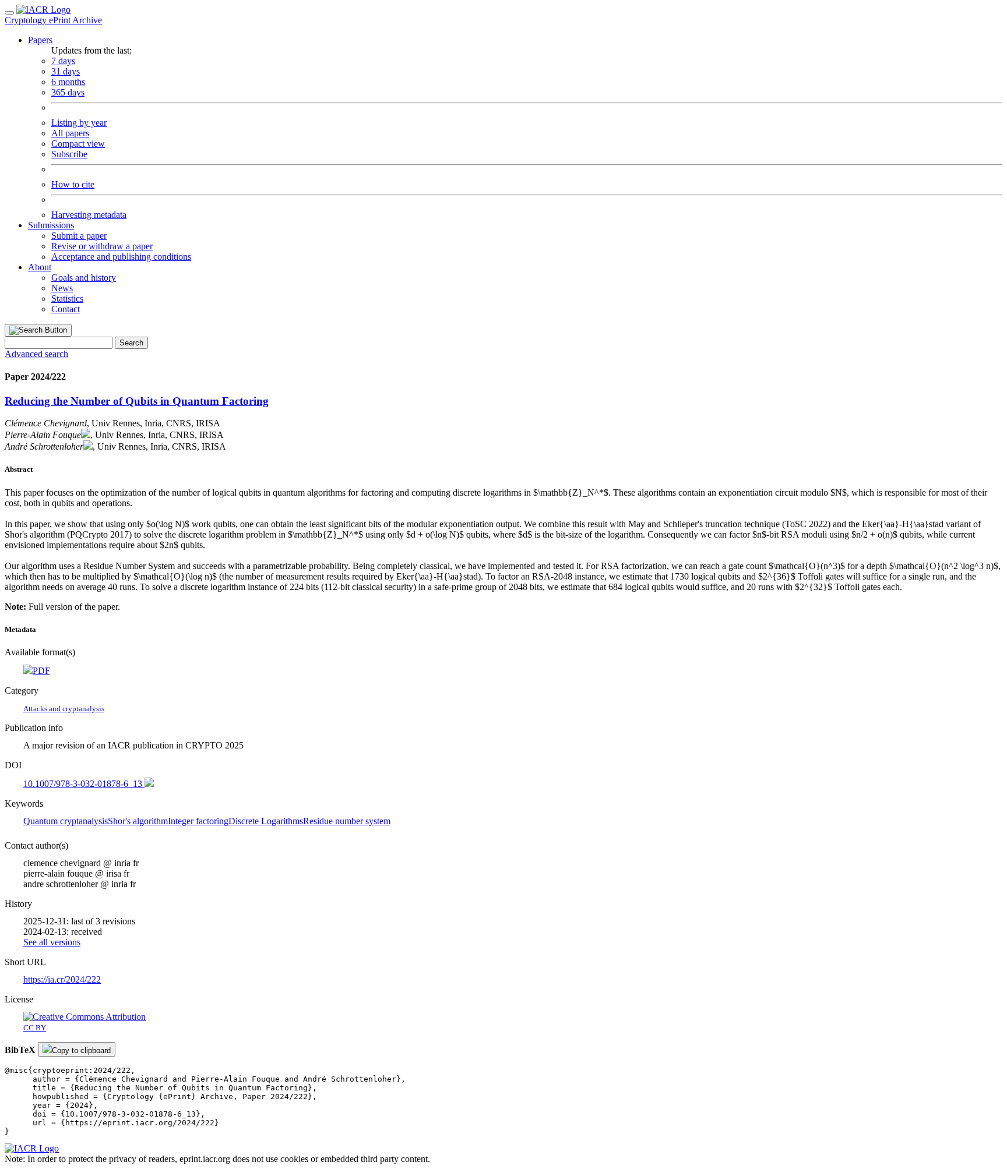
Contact (65, 309)
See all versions (51, 942)
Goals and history (83, 277)
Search (131, 342)
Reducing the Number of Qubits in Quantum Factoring (137, 401)
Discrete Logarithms (265, 821)
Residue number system (346, 821)
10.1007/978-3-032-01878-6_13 (84, 784)
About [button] (39, 267)
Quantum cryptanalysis (65, 821)
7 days (63, 61)
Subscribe (69, 154)
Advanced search (36, 354)
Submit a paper (79, 236)
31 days (65, 71)
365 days (67, 92)
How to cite (72, 184)
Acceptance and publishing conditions (121, 257)
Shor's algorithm (138, 821)
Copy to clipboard (81, 1050)
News (62, 288)
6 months (68, 82)
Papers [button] (40, 40)
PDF (41, 671)
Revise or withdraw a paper (102, 246)
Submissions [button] (51, 225)
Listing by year (79, 123)
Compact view (78, 144)
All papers (70, 133)
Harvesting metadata (88, 215)
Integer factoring (198, 821)
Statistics (67, 298)
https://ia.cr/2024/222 (62, 979)
